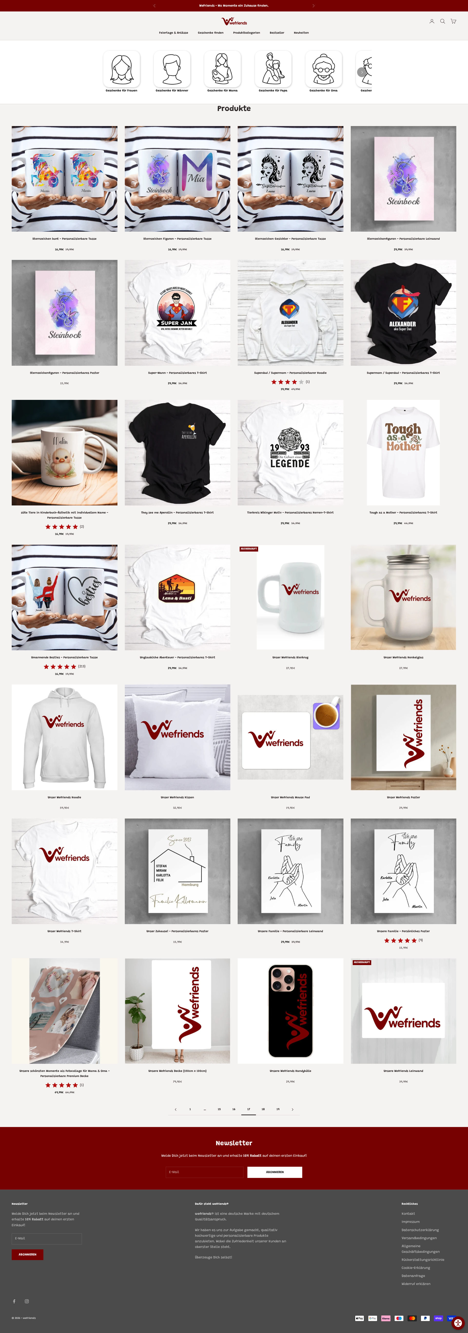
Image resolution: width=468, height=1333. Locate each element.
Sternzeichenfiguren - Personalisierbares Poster (64, 373)
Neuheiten (301, 33)
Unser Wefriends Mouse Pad (290, 797)
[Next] (362, 72)
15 (219, 1109)
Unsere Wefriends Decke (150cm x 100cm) (177, 1071)
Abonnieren (275, 1172)
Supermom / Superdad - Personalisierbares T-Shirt (403, 373)
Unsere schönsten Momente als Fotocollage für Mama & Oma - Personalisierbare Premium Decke (65, 1073)
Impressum (411, 1222)
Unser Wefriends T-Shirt (64, 931)
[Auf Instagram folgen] (26, 1301)
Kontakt (408, 1214)
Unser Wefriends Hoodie (64, 797)
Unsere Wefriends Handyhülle (290, 1071)
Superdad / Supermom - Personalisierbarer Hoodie (290, 373)
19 (278, 1109)
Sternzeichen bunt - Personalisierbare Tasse (64, 238)
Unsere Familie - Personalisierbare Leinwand (290, 931)
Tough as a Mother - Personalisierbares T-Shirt (403, 512)
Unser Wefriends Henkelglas (403, 657)
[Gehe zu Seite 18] (292, 1109)
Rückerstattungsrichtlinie (423, 1260)
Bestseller (277, 33)
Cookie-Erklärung (416, 1268)
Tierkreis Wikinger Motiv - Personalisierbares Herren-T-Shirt (290, 512)
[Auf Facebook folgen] (14, 1301)
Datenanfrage (413, 1276)
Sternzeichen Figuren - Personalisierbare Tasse (177, 238)
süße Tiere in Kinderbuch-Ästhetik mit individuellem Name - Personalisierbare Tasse (64, 515)
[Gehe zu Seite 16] (175, 1109)
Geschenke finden (211, 33)
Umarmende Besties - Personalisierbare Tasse (64, 657)
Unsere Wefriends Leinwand (403, 1071)
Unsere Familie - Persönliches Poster (403, 931)
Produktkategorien (246, 33)
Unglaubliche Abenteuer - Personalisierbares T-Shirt (177, 657)
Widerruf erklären (416, 1284)
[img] (287, 382)
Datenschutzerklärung (420, 1230)
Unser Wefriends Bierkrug (290, 657)
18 (263, 1109)
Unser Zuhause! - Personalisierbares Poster (177, 931)
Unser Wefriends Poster (403, 797)
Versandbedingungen (419, 1238)
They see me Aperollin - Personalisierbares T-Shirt (177, 512)
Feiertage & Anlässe (173, 33)
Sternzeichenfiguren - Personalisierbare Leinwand (403, 238)
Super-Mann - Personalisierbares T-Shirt (177, 373)
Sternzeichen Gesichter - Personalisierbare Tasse (290, 238)
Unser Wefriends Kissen (177, 797)
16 (234, 1109)
